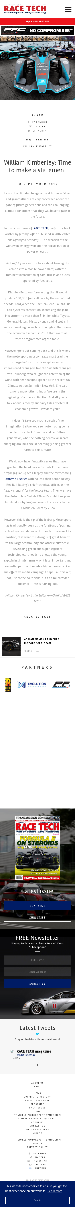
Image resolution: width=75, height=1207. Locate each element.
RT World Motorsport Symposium (37, 1115)
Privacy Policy (37, 1147)
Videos (37, 1133)
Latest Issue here (37, 1100)
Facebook (39, 122)
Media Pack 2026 (37, 1129)
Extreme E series (16, 479)
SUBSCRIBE (37, 984)
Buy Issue (37, 906)
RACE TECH (40, 228)
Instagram (40, 1161)
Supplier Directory (37, 1097)
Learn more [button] (55, 1191)
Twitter (39, 126)
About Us (37, 1083)
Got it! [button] (38, 1200)
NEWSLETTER (38, 21)
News (37, 1086)
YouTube (39, 1164)
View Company (37, 800)
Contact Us (37, 1126)
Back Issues (37, 1107)
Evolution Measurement (37, 767)
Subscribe (37, 918)
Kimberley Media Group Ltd (37, 1118)
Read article (31, 651)
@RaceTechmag (26, 1055)
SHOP (37, 1111)
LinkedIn (39, 130)
